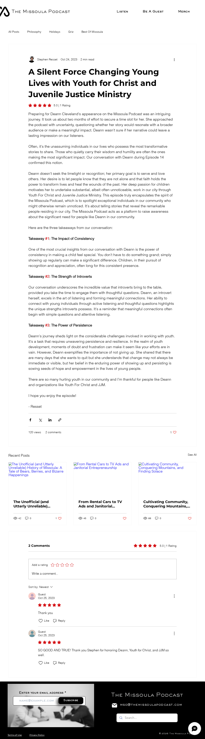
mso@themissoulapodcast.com (151, 704)
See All (192, 454)
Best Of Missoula (92, 32)
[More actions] (174, 59)
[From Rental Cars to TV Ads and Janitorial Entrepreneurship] (103, 478)
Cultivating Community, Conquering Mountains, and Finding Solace (165, 504)
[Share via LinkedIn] (50, 420)
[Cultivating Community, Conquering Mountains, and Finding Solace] (167, 478)
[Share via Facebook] (30, 420)
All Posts (13, 32)
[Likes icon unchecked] (40, 620)
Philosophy (34, 32)
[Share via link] (60, 420)
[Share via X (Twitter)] (40, 420)
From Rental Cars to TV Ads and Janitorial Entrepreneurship (100, 504)
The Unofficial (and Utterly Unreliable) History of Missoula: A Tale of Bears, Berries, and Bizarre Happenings (35, 504)
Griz (70, 32)
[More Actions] (174, 596)
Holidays (54, 32)
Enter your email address (41, 692)
